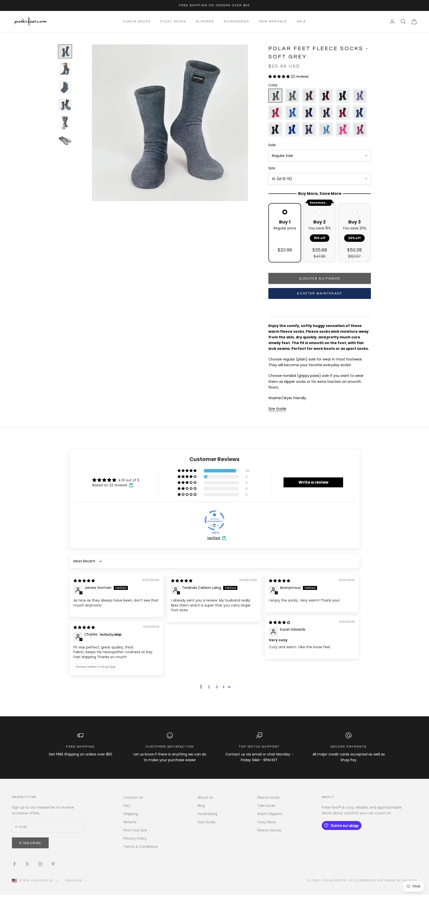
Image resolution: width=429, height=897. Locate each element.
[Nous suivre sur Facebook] (14, 863)
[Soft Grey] (275, 96)
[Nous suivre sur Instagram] (40, 863)
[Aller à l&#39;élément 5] (65, 123)
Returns (130, 822)
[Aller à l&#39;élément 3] (65, 87)
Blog (201, 805)
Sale (301, 21)
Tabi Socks (266, 805)
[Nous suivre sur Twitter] (27, 863)
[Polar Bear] (309, 129)
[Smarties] (309, 96)
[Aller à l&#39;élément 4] (65, 105)
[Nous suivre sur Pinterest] (53, 863)
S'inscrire (30, 843)
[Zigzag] (360, 96)
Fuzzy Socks (173, 21)
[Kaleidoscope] (343, 129)
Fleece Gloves (269, 830)
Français (73, 880)
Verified (213, 538)
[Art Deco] (360, 129)
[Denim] (360, 112)
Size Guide (206, 822)
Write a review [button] (313, 482)
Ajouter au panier (319, 278)
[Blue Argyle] (292, 129)
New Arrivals (273, 21)
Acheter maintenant (319, 293)
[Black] (343, 96)
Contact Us (133, 797)
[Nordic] (326, 112)
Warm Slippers (269, 813)
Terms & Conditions (140, 846)
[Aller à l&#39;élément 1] (65, 51)
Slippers (205, 21)
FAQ (126, 805)
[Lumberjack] (326, 96)
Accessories (236, 21)
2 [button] (209, 686)
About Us (205, 797)
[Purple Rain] (309, 112)
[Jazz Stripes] (292, 112)
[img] (84, 580)
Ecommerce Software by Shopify (386, 880)
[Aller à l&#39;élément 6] (65, 141)
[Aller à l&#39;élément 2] (65, 69)
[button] (279, 76)
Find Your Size (135, 830)
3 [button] (217, 686)
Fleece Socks (136, 21)
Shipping (130, 813)
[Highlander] (343, 112)
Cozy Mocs (266, 822)
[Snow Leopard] (292, 96)
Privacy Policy (135, 838)
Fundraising (207, 813)
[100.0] (214, 520)
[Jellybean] (275, 112)
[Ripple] (326, 129)
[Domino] (275, 129)
